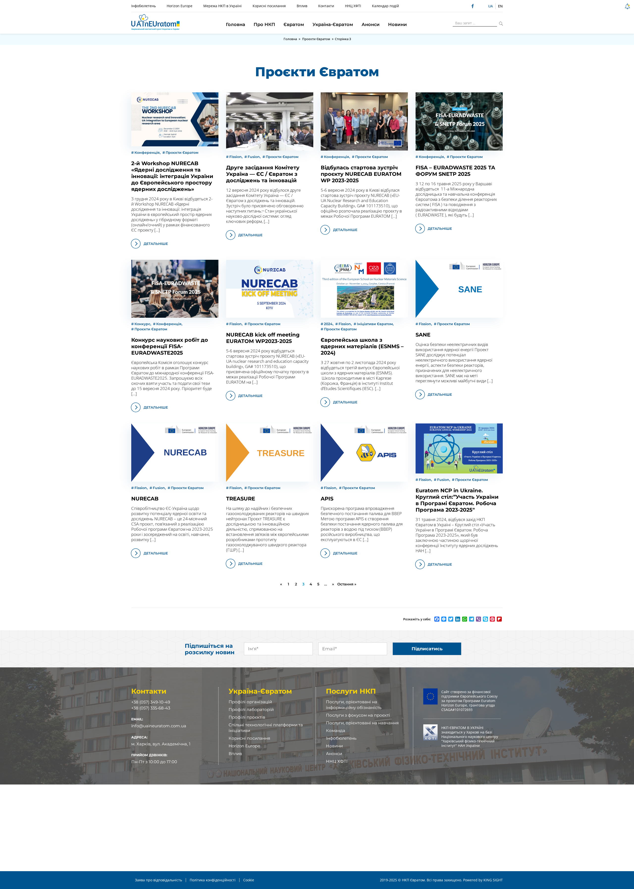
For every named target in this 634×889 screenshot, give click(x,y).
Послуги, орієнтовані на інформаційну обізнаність (353, 704)
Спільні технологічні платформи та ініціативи (266, 727)
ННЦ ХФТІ (353, 6)
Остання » (346, 584)
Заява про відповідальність (158, 880)
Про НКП (264, 24)
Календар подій (385, 6)
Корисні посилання (269, 6)
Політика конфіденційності (213, 880)
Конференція (147, 152)
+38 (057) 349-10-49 (150, 702)
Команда (335, 730)
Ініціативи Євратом (375, 324)
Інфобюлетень (143, 6)
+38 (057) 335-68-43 (150, 708)
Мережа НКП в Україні (222, 6)
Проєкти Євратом (316, 39)
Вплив (302, 6)
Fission (235, 157)
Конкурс (142, 324)
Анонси (371, 24)
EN (500, 6)
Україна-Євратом (333, 24)
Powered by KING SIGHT (483, 880)
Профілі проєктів (247, 717)
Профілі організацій (250, 701)
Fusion (254, 157)
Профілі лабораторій (251, 709)
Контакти (326, 6)
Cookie (248, 880)
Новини (397, 24)
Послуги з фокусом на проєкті (358, 715)
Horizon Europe (179, 6)
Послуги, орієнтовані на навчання (362, 722)
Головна (235, 24)
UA (490, 6)
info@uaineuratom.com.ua (158, 725)
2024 (328, 324)
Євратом (294, 24)
